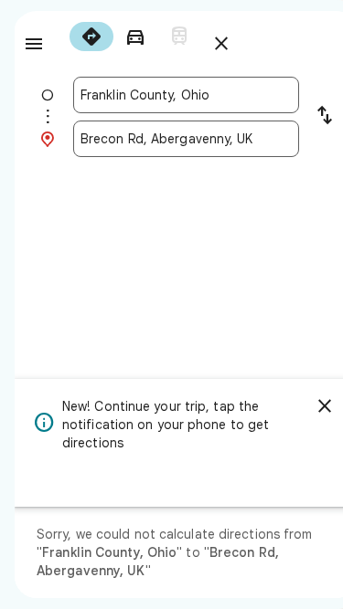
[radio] (91, 36)
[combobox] (186, 95)
